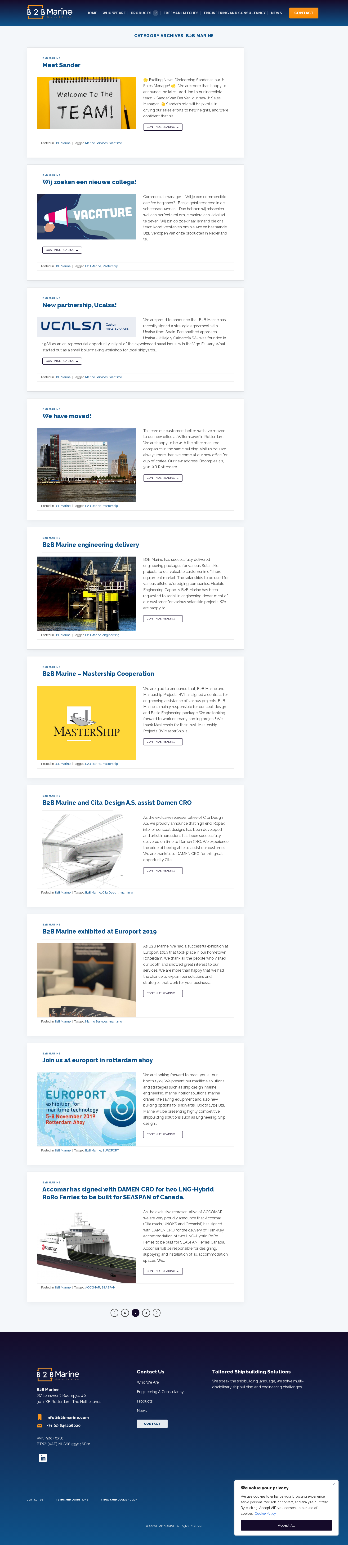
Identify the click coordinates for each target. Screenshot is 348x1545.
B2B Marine (51, 58)
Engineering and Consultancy (235, 13)
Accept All (286, 1525)
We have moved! (66, 416)
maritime (115, 143)
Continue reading (163, 126)
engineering (111, 635)
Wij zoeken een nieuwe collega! (89, 182)
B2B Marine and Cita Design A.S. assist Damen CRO (117, 802)
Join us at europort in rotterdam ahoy (97, 1060)
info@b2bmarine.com (67, 1417)
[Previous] (115, 1313)
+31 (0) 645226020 (63, 1425)
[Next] (157, 1313)
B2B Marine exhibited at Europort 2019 (99, 931)
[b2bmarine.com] (51, 13)
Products (141, 13)
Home (91, 13)
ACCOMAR (92, 1287)
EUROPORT (111, 1150)
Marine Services (96, 143)
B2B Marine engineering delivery (90, 544)
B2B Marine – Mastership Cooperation (98, 673)
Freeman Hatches (181, 13)
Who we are (114, 13)
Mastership (110, 266)
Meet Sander (61, 65)
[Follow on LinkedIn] (43, 1458)
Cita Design (110, 892)
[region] (286, 1508)
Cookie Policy (265, 1513)
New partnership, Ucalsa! (79, 305)
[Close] (333, 1484)
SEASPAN (109, 1287)
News (276, 13)
